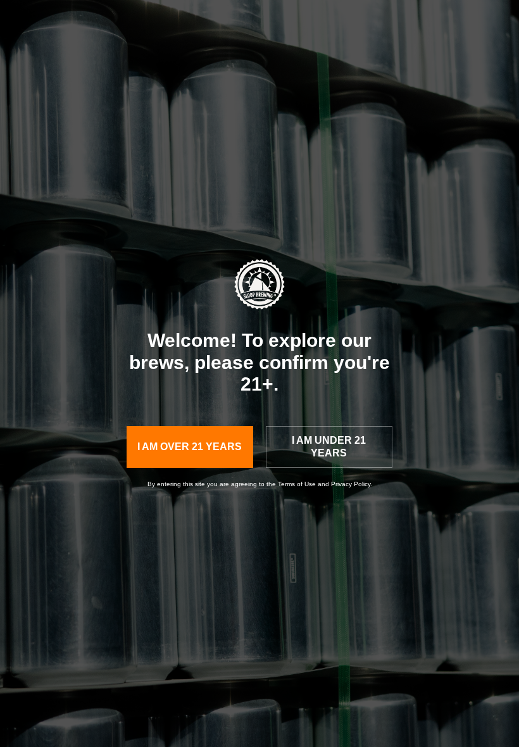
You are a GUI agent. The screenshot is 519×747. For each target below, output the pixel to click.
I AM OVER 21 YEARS (189, 446)
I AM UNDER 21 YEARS (329, 446)
